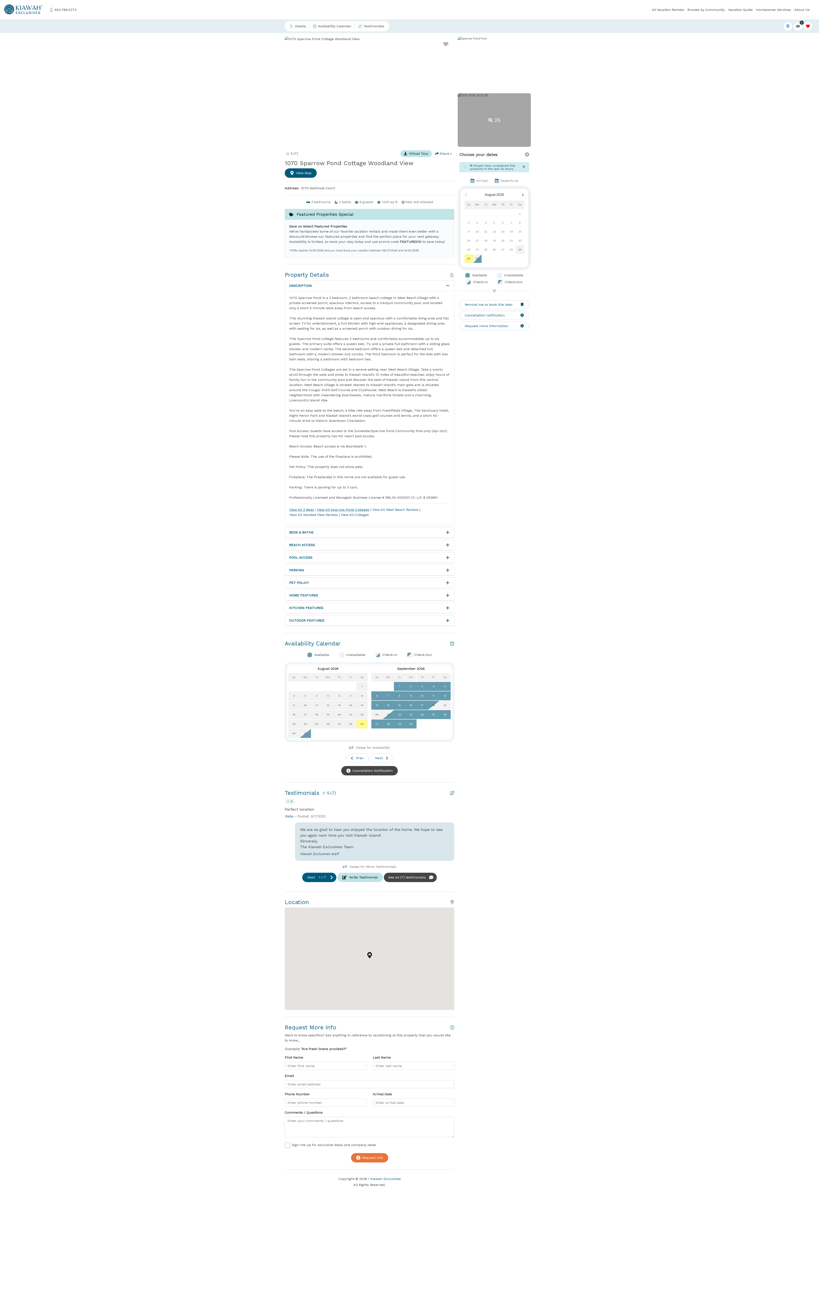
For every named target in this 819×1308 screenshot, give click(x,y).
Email (289, 1076)
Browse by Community (706, 10)
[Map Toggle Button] (788, 26)
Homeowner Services (773, 10)
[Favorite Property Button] (445, 44)
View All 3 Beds (301, 510)
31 (477, 258)
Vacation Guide (740, 10)
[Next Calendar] (523, 195)
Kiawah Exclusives (385, 1179)
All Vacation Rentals (668, 10)
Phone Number (297, 1094)
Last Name (382, 1057)
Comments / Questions (304, 1112)
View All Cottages (355, 515)
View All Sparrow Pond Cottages (343, 510)
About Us (802, 10)
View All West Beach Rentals (395, 510)
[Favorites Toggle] (808, 26)
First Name (294, 1057)
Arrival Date (382, 1094)
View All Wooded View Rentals (313, 515)
